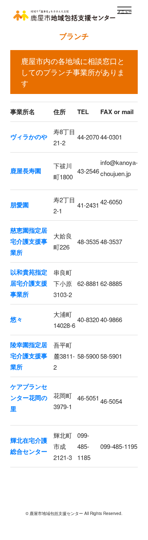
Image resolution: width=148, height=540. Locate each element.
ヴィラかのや (28, 136)
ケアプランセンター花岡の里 (28, 397)
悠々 (16, 319)
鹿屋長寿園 (25, 170)
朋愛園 (19, 204)
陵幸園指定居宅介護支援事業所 (28, 355)
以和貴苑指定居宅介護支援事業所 (28, 283)
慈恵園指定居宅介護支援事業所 (28, 241)
